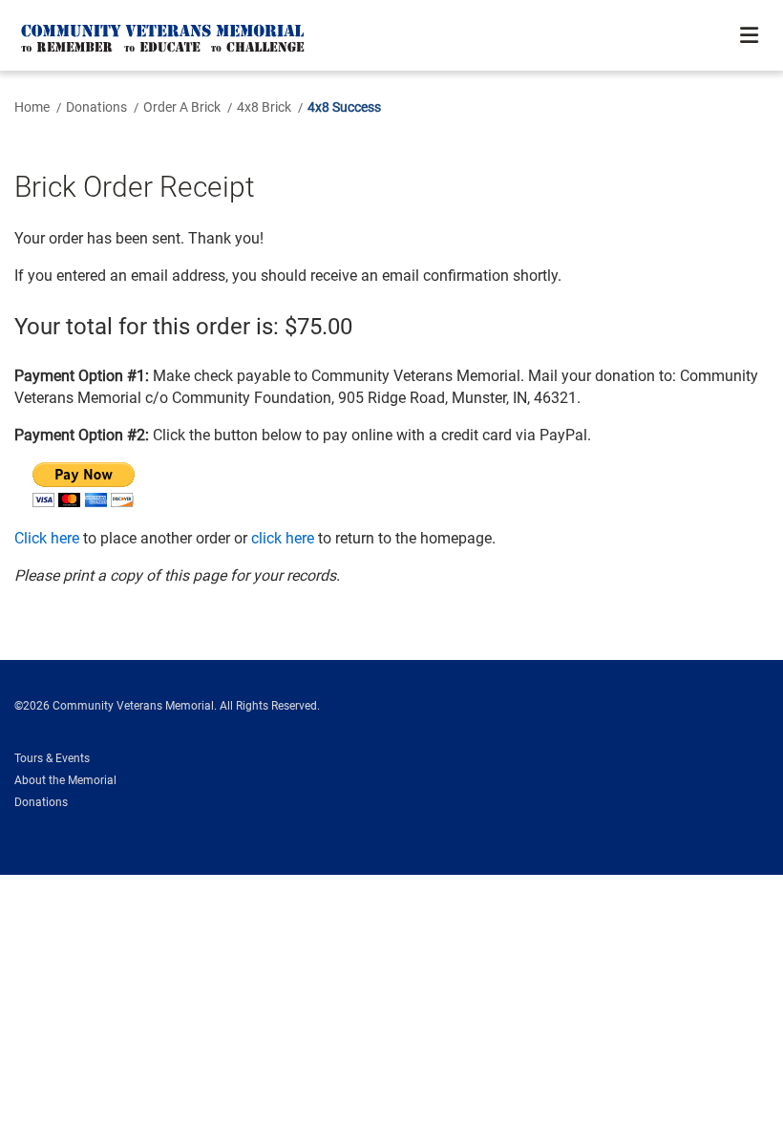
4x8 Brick (264, 107)
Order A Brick (182, 107)
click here (282, 538)
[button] (751, 36)
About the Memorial (65, 780)
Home (32, 107)
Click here (46, 538)
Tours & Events (52, 758)
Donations (96, 107)
